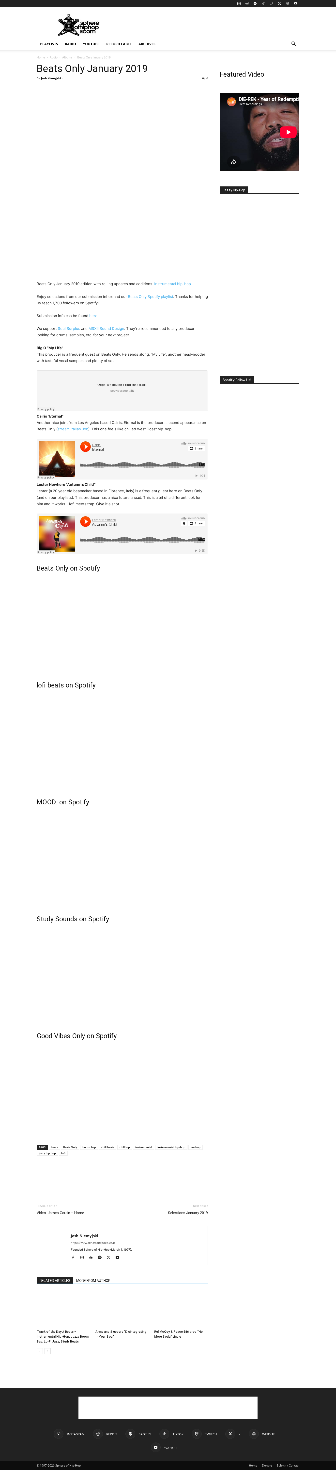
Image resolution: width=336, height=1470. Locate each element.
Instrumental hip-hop (172, 283)
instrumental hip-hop (171, 1147)
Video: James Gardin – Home (60, 1213)
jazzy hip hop (47, 1153)
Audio (54, 57)
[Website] (287, 3)
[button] (293, 44)
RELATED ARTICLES (55, 1281)
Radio (70, 44)
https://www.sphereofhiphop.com (93, 1243)
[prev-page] (40, 1351)
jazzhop (195, 1147)
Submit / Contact (288, 1465)
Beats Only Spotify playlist (150, 296)
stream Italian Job (73, 429)
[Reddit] (247, 3)
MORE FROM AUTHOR (93, 1281)
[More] (87, 89)
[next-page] (48, 1351)
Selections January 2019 (188, 1213)
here (93, 315)
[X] (279, 3)
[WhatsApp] (75, 89)
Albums (67, 57)
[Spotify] (255, 3)
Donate (267, 1465)
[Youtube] (295, 3)
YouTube (91, 44)
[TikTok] (263, 3)
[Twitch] (271, 3)
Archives (146, 44)
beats (54, 1147)
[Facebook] (41, 89)
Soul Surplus (69, 328)
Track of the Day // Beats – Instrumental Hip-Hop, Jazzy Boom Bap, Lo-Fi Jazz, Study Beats (63, 1336)
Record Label (119, 44)
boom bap (89, 1147)
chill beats (107, 1147)
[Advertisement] (209, 25)
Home (41, 57)
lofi (63, 1153)
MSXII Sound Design (106, 328)
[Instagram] (239, 3)
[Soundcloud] (93, 1258)
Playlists (49, 44)
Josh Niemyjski (51, 78)
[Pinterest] (64, 89)
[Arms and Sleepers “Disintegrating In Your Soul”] (122, 1309)
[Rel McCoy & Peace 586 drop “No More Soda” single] (181, 1309)
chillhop (125, 1147)
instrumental (143, 1147)
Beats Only (70, 1147)
